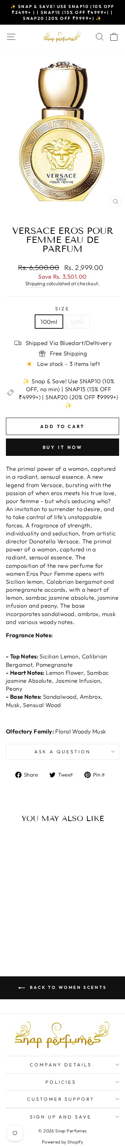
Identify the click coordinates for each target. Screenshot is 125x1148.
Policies (60, 1082)
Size (62, 308)
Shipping (35, 283)
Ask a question (62, 751)
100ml (49, 321)
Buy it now (63, 447)
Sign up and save (61, 1117)
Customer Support (61, 1099)
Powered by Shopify (62, 1142)
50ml (77, 321)
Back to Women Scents (67, 987)
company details (61, 1064)
